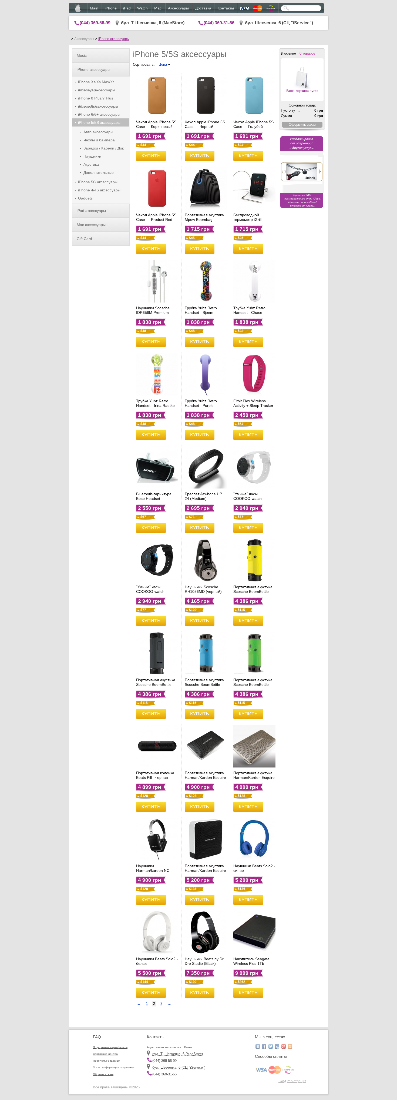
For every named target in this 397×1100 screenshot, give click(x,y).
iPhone (111, 8)
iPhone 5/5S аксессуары (99, 122)
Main (94, 8)
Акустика (91, 164)
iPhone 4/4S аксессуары (99, 190)
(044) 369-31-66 (219, 23)
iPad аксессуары (91, 210)
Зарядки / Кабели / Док (103, 148)
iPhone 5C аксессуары (97, 182)
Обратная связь (103, 1074)
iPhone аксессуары (113, 39)
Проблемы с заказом (106, 1060)
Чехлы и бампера (99, 140)
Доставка (203, 8)
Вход (282, 1081)
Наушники (92, 156)
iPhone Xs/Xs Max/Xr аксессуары (96, 83)
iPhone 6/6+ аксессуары (99, 114)
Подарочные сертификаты (110, 1047)
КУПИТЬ (151, 155)
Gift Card (84, 239)
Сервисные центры (105, 1053)
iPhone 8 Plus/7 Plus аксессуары (95, 99)
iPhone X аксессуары (96, 90)
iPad (127, 8)
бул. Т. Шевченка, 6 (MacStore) (152, 23)
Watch (142, 8)
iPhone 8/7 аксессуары (98, 106)
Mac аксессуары (91, 224)
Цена (163, 64)
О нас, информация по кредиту (113, 1067)
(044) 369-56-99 (95, 23)
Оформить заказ (302, 124)
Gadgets (85, 198)
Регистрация (296, 1081)
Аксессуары (178, 8)
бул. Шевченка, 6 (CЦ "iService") (279, 23)
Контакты (226, 8)
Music (82, 55)
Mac (158, 8)
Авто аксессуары (98, 132)
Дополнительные (98, 172)
